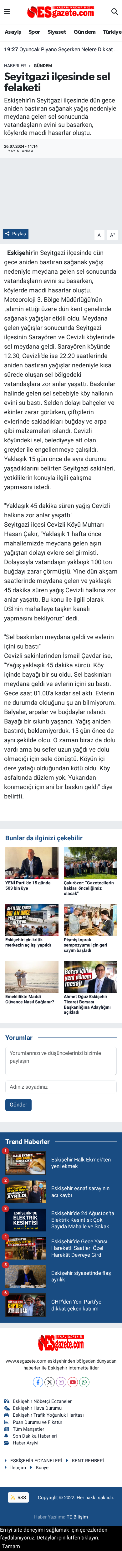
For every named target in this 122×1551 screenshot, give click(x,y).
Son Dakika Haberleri (35, 1436)
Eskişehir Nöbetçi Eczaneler (42, 1401)
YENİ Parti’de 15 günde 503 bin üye (28, 885)
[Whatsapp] (84, 1382)
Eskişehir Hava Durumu (37, 1408)
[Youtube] (73, 1382)
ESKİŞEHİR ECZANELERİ (36, 1461)
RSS (21, 1497)
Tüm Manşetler (28, 1429)
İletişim (18, 1467)
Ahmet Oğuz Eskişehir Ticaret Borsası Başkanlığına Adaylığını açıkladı (87, 1004)
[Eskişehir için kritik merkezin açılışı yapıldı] (31, 920)
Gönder (18, 1104)
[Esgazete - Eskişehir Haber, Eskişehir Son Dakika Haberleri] (60, 11)
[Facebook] (38, 1382)
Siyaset (57, 32)
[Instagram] (61, 1382)
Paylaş (19, 233)
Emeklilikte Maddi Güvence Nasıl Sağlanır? (29, 999)
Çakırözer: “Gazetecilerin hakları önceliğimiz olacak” (89, 888)
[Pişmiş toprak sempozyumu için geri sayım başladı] (90, 920)
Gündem (84, 32)
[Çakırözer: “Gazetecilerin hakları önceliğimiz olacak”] (90, 863)
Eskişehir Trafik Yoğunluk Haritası (48, 1415)
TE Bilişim (77, 1517)
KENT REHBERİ (88, 1461)
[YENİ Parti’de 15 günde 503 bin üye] (31, 863)
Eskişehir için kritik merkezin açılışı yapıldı (61, 50)
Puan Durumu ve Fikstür (37, 1422)
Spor (34, 32)
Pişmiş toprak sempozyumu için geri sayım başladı (85, 945)
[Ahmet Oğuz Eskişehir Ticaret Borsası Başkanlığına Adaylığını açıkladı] (90, 976)
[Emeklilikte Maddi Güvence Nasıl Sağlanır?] (31, 976)
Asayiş (13, 32)
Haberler (15, 65)
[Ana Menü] (7, 12)
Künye (42, 1467)
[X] (49, 1382)
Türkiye (112, 32)
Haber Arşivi (25, 1443)
